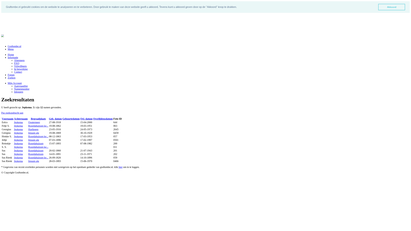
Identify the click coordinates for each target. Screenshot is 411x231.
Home (11, 54)
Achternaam (21, 118)
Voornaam (7, 118)
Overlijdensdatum (103, 118)
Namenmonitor (21, 89)
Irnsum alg (33, 133)
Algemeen (19, 60)
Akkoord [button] (391, 7)
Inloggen (18, 91)
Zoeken (11, 77)
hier (120, 167)
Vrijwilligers (20, 66)
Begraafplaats (38, 118)
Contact (18, 72)
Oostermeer (34, 122)
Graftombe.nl (14, 46)
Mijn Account (15, 83)
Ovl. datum (86, 118)
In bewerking (21, 69)
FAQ (16, 63)
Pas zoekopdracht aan (12, 112)
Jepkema (18, 122)
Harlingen (33, 129)
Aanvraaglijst (21, 86)
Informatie (13, 57)
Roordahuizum (35, 143)
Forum (11, 74)
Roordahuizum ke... (38, 125)
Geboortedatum (71, 118)
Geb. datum (55, 118)
